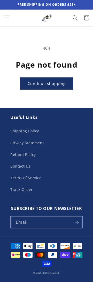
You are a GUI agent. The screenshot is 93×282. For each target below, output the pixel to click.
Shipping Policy (24, 130)
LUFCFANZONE (51, 272)
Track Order (21, 189)
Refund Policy (23, 154)
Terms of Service (26, 177)
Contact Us (20, 166)
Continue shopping (47, 83)
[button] (6, 18)
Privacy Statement (27, 142)
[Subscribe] (76, 222)
